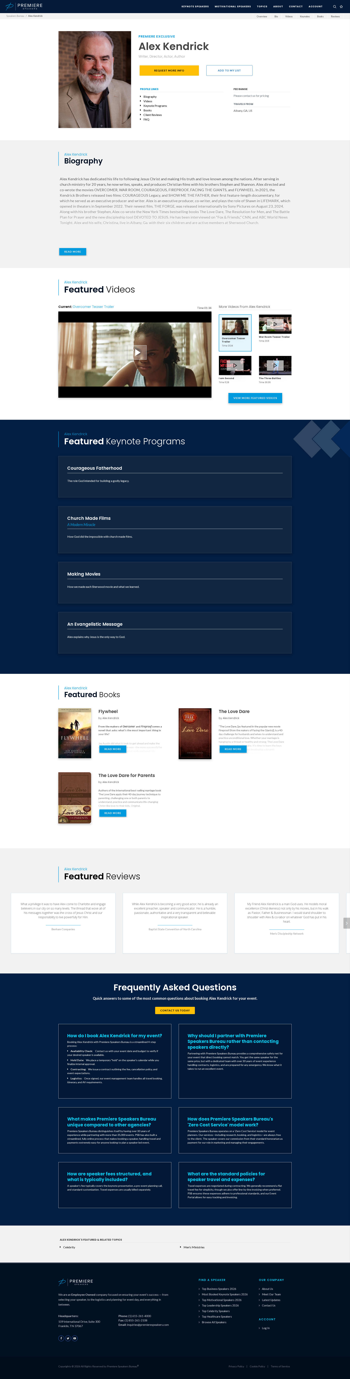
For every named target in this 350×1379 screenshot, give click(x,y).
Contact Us (268, 1305)
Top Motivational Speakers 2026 (222, 1300)
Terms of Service (280, 1366)
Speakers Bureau (15, 15)
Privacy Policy (236, 1366)
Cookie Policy (257, 1366)
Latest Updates (271, 1300)
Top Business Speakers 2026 (219, 1288)
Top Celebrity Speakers (216, 1311)
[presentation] (346, 923)
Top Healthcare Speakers (217, 1316)
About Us (267, 1288)
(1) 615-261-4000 (139, 1316)
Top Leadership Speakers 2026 (220, 1305)
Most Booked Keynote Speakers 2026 (225, 1294)
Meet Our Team (271, 1294)
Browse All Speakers (214, 1322)
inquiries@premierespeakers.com (148, 1324)
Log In (266, 1328)
